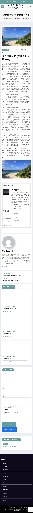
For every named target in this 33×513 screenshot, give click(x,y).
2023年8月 (5, 463)
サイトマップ (5, 507)
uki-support (15, 49)
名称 (3, 388)
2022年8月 (5, 483)
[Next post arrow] (29, 280)
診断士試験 (6, 49)
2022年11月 (5, 473)
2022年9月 (5, 479)
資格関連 (4, 500)
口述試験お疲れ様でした (8, 218)
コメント (4, 373)
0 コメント (6, 52)
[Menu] (2, 6)
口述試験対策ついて (7, 225)
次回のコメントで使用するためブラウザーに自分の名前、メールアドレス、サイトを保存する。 (16, 406)
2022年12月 (5, 469)
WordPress (18, 509)
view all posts (5, 266)
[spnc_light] (31, 7)
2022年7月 (5, 486)
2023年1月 (5, 466)
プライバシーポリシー (23, 507)
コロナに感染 (6, 215)
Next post (5, 278)
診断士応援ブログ (14, 507)
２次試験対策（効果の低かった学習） (13, 275)
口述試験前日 (6, 222)
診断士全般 (5, 493)
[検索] (28, 7)
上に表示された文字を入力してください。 (11, 412)
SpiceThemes (16, 510)
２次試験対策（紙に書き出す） (11, 280)
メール (3, 396)
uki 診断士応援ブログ (16, 5)
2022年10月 (5, 476)
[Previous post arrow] (29, 274)
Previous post (6, 273)
